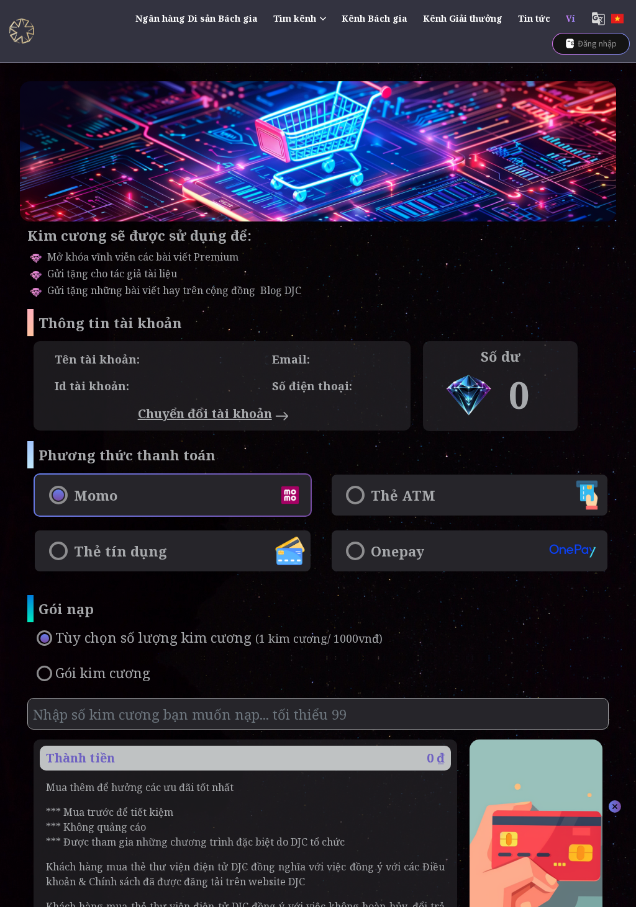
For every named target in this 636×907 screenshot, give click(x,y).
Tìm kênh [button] (294, 18)
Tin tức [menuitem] (534, 18)
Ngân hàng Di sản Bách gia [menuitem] (196, 18)
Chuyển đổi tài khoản (205, 413)
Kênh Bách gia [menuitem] (374, 18)
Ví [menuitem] (570, 18)
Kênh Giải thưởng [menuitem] (462, 18)
